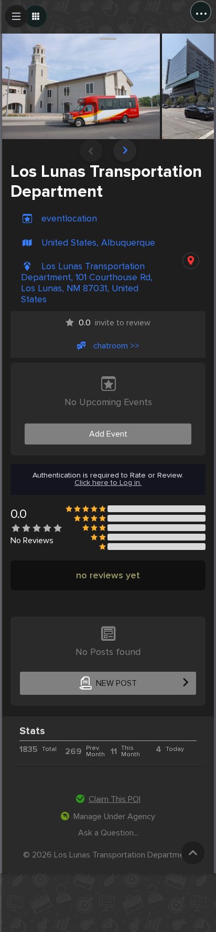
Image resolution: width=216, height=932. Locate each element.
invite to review (114, 322)
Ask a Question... (108, 833)
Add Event (108, 434)
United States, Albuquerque (98, 242)
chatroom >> (116, 346)
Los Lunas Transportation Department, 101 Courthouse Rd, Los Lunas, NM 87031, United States (87, 283)
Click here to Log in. (108, 482)
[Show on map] (190, 260)
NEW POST (116, 683)
